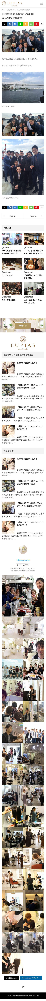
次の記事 (33, 216)
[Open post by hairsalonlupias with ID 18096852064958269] (12, 753)
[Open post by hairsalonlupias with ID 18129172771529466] (33, 753)
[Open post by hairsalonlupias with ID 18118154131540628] (33, 711)
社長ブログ (19, 14)
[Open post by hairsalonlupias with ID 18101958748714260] (12, 921)
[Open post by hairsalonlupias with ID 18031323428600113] (12, 879)
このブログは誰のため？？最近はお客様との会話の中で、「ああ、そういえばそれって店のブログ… (23, 376)
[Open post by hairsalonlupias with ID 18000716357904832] (33, 627)
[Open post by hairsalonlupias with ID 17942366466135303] (12, 669)
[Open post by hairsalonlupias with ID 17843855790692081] (12, 732)
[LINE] (20, 24)
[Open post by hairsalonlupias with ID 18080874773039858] (12, 858)
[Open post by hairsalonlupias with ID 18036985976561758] (12, 900)
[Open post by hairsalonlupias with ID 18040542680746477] (33, 858)
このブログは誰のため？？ (27, 363)
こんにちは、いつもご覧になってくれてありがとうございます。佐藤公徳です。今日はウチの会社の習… (23, 398)
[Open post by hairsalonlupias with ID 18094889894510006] (12, 816)
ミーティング (7, 275)
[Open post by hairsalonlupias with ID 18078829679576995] (33, 669)
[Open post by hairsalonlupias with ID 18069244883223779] (12, 942)
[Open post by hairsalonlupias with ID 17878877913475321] (33, 879)
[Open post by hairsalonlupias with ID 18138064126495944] (12, 627)
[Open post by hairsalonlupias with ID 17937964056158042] (33, 921)
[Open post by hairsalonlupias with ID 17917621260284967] (12, 963)
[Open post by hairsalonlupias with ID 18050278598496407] (12, 690)
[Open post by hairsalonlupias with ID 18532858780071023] (33, 816)
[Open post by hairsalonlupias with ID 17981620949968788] (12, 774)
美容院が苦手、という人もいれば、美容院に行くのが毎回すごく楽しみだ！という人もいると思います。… (23, 440)
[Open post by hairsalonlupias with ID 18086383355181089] (12, 795)
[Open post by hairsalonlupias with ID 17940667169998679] (33, 690)
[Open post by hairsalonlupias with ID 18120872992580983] (23, 596)
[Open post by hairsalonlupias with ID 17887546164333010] (33, 900)
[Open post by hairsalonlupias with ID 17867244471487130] (33, 795)
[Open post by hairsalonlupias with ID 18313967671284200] (33, 942)
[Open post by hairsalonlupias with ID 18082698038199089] (12, 711)
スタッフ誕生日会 (9, 300)
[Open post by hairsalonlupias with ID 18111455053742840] (33, 774)
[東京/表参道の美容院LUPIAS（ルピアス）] (12, 4)
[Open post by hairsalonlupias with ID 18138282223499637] (33, 732)
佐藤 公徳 (30, 14)
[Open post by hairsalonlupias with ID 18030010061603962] (12, 837)
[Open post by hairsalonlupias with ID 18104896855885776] (33, 648)
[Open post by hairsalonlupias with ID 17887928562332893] (12, 648)
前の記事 (12, 216)
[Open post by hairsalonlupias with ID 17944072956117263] (33, 837)
